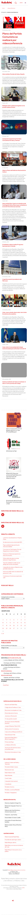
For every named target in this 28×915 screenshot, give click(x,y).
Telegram (13, 901)
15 (21, 622)
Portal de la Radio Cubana (11, 767)
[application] (2, 514)
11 (6, 622)
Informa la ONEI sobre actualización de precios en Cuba (13, 572)
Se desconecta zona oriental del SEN (12, 542)
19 (10, 625)
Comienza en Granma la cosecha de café (12, 576)
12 (10, 622)
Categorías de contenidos (8, 597)
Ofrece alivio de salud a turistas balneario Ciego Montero (11, 559)
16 (24, 622)
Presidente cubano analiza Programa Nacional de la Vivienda (12, 245)
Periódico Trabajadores (11, 792)
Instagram (22, 894)
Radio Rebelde (8, 775)
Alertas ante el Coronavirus (12, 729)
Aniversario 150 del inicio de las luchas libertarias (13, 748)
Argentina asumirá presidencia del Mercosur (12, 280)
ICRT (23, 887)
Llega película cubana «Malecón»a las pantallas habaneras (12, 568)
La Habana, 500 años (10, 745)
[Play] (3, 514)
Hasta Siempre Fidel (10, 734)
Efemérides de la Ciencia (11, 713)
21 (17, 625)
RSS (14, 908)
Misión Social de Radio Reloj (12, 837)
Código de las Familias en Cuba (13, 707)
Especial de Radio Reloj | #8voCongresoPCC (11, 738)
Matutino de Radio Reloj (11, 704)
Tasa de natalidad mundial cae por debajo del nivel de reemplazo (11, 563)
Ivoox (22, 901)
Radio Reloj (6, 2)
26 (10, 628)
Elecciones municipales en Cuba (13, 710)
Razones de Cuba (9, 770)
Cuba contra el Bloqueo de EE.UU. (13, 732)
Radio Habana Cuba (10, 772)
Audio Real (6, 685)
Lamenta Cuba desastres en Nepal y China (12, 538)
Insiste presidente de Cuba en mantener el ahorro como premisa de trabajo (14, 382)
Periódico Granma (9, 787)
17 (3, 625)
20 (14, 625)
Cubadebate (8, 784)
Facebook (12, 894)
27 (14, 628)
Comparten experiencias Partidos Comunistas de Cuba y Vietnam (11, 139)
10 (3, 622)
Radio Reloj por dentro (10, 842)
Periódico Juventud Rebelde (12, 790)
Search (15, 3)
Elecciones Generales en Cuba (13, 752)
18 (6, 625)
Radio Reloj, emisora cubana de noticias (16, 870)
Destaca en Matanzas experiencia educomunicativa (11, 554)
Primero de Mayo (9, 742)
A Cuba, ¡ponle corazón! (11, 719)
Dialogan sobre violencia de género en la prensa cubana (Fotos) (13, 106)
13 (13, 622)
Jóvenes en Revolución (11, 716)
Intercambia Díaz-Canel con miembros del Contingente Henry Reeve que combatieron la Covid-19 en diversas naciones (14, 205)
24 (3, 628)
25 (6, 628)
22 (21, 625)
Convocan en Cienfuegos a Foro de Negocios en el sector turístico (12, 550)
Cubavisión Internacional (11, 781)
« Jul (2, 633)
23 (25, 625)
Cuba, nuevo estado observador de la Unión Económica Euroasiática (14, 313)
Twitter (6, 894)
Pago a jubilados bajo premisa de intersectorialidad (11, 545)
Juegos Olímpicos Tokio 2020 (12, 726)
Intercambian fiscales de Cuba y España (13, 74)
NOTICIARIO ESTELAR (14, 658)
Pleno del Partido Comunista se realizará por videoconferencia (12, 38)
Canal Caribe (8, 778)
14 (17, 622)
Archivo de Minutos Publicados (9, 645)
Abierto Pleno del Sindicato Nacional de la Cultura (14, 171)
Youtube (6, 901)
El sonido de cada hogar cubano (13, 839)
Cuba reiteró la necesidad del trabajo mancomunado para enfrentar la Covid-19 (14, 347)
